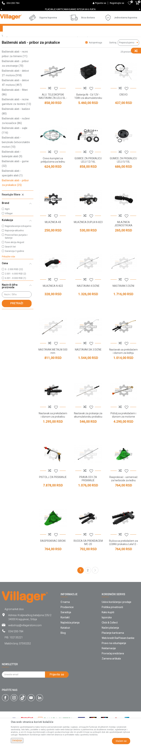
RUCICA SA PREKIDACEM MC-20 (88, 542)
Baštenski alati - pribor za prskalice (15, 183)
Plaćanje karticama (113, 632)
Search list (10, 246)
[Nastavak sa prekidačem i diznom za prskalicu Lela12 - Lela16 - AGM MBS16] (53, 390)
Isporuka (107, 617)
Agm (7, 209)
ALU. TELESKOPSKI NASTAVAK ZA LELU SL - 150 (53, 98)
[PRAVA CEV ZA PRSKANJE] (88, 454)
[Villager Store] (11, 17)
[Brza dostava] (74, 18)
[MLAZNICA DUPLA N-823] (88, 199)
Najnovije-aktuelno (14, 230)
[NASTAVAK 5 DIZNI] (123, 263)
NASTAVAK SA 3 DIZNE (88, 349)
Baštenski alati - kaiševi (16, 111)
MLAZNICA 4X (53, 222)
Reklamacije (109, 648)
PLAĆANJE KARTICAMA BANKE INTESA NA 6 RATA (70, 9)
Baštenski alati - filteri (15, 92)
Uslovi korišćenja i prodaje (116, 602)
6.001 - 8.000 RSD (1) (15, 278)
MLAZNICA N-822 (53, 285)
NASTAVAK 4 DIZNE (88, 285)
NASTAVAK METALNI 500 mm (52, 351)
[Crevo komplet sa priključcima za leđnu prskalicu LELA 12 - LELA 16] (53, 135)
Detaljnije (17, 740)
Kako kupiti (108, 612)
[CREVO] (123, 72)
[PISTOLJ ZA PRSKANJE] (53, 454)
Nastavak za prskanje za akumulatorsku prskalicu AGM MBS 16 (88, 416)
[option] (70, 9)
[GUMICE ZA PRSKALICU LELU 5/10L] (123, 135)
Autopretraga (95, 42)
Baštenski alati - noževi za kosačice (16, 121)
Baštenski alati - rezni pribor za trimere (15, 54)
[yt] (31, 697)
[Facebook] (5, 697)
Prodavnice (67, 607)
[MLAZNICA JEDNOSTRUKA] (123, 199)
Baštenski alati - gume (15, 164)
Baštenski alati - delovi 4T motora (15, 83)
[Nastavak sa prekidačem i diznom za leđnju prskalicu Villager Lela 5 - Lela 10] (123, 327)
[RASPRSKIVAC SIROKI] (53, 518)
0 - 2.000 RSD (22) (14, 269)
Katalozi (65, 627)
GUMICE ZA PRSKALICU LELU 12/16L (88, 160)
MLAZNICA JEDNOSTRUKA (123, 224)
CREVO (123, 94)
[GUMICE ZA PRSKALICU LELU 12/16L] (88, 135)
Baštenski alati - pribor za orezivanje (15, 63)
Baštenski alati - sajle (14, 130)
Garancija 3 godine (14, 251)
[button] (17, 194)
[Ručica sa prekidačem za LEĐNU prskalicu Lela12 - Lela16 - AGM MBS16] (123, 518)
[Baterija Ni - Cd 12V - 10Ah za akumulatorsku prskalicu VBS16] (88, 72)
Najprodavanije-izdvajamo (18, 226)
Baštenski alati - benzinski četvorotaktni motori (16, 142)
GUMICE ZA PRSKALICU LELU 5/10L (123, 160)
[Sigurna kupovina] (32, 18)
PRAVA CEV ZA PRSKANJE (88, 479)
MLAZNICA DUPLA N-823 (88, 222)
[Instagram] (14, 697)
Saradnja (66, 612)
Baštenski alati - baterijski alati (12, 154)
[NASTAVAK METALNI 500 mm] (53, 327)
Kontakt (65, 617)
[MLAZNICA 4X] (53, 199)
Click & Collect (110, 622)
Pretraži (16, 303)
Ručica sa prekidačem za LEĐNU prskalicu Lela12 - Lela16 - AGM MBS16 (123, 544)
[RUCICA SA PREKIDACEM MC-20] (88, 518)
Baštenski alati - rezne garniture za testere (16, 102)
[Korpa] (137, 5)
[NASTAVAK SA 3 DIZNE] (88, 327)
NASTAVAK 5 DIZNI (123, 285)
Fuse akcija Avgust (14, 242)
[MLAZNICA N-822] (53, 263)
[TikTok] (22, 697)
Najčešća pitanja (70, 622)
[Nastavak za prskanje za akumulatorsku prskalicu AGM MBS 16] (88, 390)
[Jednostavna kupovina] (108, 18)
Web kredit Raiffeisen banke (118, 638)
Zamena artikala (111, 658)
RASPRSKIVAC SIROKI (53, 540)
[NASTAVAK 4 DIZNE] (88, 263)
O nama (65, 602)
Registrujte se (117, 3)
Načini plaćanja (110, 627)
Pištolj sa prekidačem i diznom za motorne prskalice (123, 416)
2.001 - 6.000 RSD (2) (15, 273)
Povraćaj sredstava (113, 653)
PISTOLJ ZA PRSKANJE (53, 477)
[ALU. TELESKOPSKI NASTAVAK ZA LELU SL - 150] (53, 72)
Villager (9, 213)
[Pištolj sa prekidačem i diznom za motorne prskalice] (123, 390)
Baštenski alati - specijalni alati (12, 173)
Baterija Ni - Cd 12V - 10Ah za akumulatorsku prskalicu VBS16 (88, 98)
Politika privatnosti (112, 607)
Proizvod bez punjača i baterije (16, 236)
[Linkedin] (39, 697)
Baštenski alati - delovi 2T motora (15, 73)
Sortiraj (112, 42)
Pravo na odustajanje (114, 643)
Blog (63, 632)
